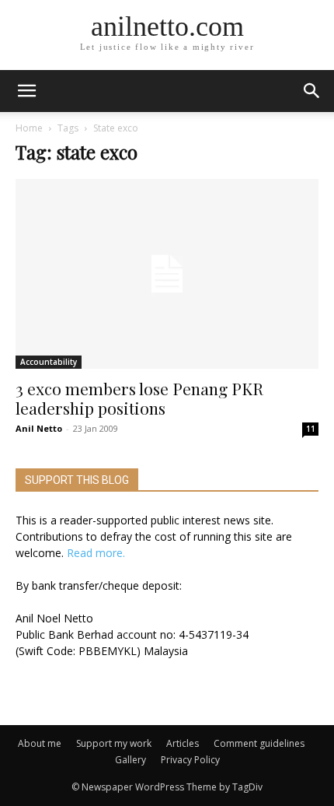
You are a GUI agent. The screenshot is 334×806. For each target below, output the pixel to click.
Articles (182, 743)
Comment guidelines (259, 743)
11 (310, 428)
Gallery (130, 759)
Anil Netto (39, 428)
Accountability (48, 361)
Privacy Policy (190, 759)
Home (29, 128)
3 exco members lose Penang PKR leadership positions (139, 398)
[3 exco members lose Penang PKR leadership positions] (167, 274)
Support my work (113, 743)
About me (39, 743)
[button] (312, 91)
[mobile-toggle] (26, 91)
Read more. (96, 552)
